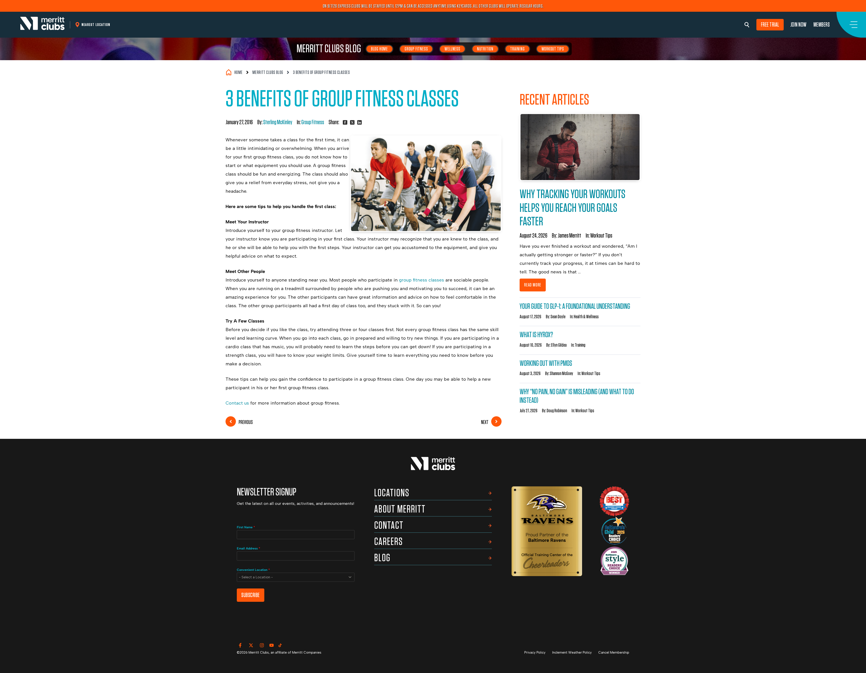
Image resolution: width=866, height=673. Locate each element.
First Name (246, 527)
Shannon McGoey (561, 373)
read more (532, 284)
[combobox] (296, 577)
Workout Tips (552, 48)
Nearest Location (96, 25)
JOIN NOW (798, 25)
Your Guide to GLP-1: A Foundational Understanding (575, 306)
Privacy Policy (535, 652)
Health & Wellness (586, 316)
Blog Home (379, 48)
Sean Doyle (557, 316)
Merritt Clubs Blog (329, 49)
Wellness (452, 48)
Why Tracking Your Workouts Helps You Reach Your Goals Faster (572, 208)
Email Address (248, 548)
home (238, 72)
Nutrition (485, 48)
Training (517, 48)
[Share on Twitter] (352, 122)
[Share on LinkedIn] (359, 122)
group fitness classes (422, 280)
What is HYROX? (536, 335)
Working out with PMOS (546, 363)
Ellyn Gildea (559, 345)
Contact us (237, 403)
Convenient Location (253, 570)
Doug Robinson (557, 410)
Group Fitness (416, 48)
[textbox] (291, 577)
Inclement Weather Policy (572, 652)
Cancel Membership (613, 652)
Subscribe (250, 595)
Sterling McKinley (277, 122)
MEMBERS (821, 25)
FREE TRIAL (770, 25)
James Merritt (569, 236)
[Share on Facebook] (345, 122)
